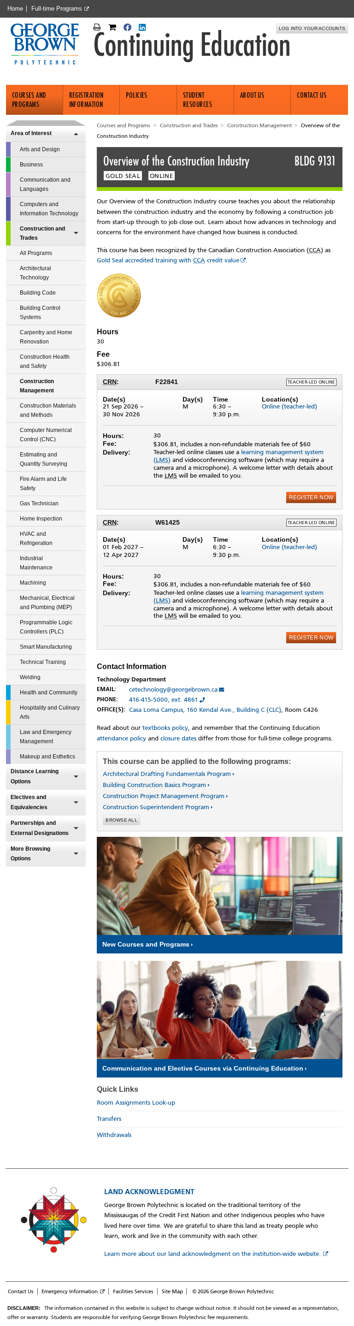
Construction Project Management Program (163, 796)
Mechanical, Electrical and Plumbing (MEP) (47, 602)
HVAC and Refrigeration (36, 538)
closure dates (178, 738)
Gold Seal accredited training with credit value (168, 260)
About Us (252, 95)
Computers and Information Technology (49, 209)
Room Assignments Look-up (136, 1103)
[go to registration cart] (113, 28)
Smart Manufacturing (46, 647)
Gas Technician (39, 503)
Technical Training (43, 662)
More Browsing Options (30, 854)
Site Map (172, 1291)
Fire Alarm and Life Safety (43, 483)
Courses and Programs (29, 99)
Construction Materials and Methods (48, 410)
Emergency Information (69, 1291)
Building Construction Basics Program (154, 785)
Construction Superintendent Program (156, 807)
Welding (30, 677)
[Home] (49, 45)
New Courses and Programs (145, 944)
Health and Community (48, 692)
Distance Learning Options (35, 776)
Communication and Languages (45, 184)
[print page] (98, 28)
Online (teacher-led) (289, 406)
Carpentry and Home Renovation (46, 337)
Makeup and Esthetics (47, 756)
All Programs (36, 253)
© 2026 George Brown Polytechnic (233, 1291)
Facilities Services (133, 1291)
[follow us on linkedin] (143, 28)
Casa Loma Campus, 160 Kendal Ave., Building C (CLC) (205, 710)
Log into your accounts (312, 28)
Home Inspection (41, 518)
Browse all (121, 820)
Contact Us (311, 95)
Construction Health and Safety (45, 361)
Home (15, 9)
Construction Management (37, 386)
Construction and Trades (42, 233)
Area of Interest (31, 133)
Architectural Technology (35, 273)
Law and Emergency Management (45, 737)
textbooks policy (165, 728)
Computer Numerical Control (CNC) (46, 435)
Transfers (109, 1119)
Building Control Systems (40, 312)
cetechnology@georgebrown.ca (173, 689)
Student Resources (197, 99)
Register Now (311, 497)
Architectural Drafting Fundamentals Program (167, 774)
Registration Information (86, 99)
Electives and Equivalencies (29, 802)
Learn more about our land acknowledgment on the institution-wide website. (212, 1254)
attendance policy (121, 738)
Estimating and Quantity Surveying (43, 459)
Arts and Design (40, 149)
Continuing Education (191, 44)
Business (31, 164)
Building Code (38, 293)
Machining (33, 583)
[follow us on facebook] (129, 28)
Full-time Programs (56, 9)
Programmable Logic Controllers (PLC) (46, 627)
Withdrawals (114, 1135)
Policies (137, 95)
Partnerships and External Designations (40, 828)
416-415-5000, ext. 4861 (163, 700)
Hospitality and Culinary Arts (50, 712)
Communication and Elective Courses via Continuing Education (202, 1068)
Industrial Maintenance (36, 563)
